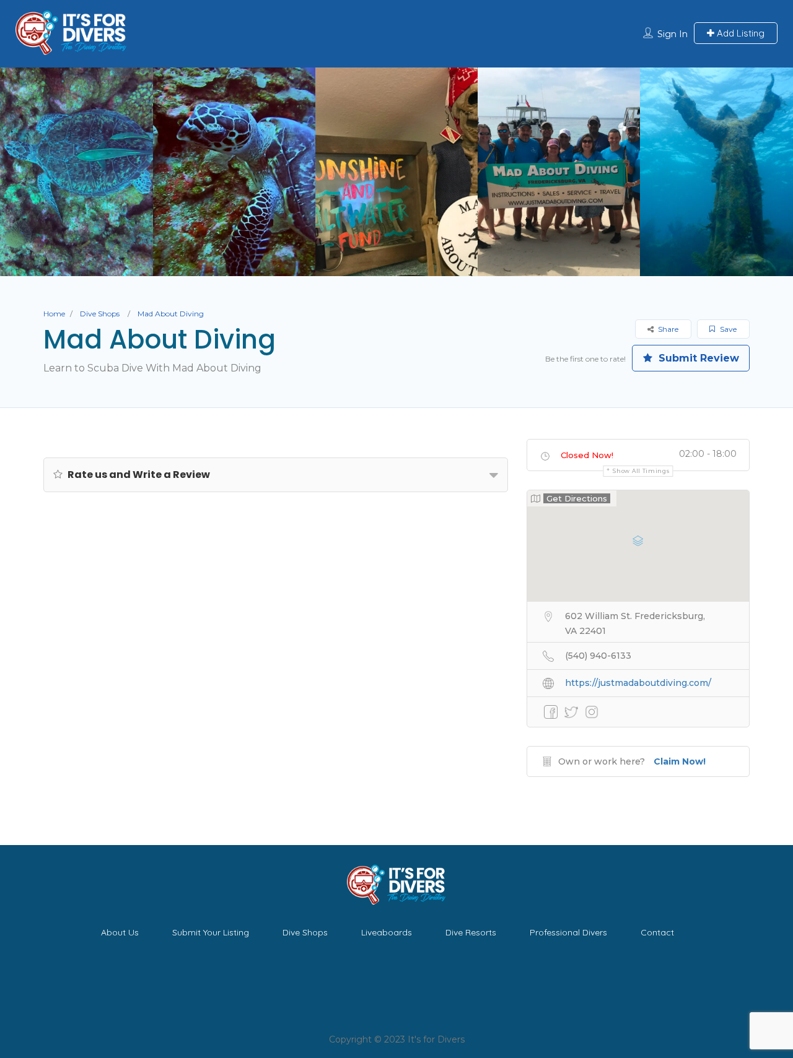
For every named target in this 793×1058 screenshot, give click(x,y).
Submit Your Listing (210, 932)
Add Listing (739, 33)
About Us (120, 932)
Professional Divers (568, 932)
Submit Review (697, 358)
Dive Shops (100, 313)
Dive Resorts (470, 932)
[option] (234, 171)
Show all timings (641, 470)
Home (54, 313)
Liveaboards (386, 932)
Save (727, 329)
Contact (657, 932)
